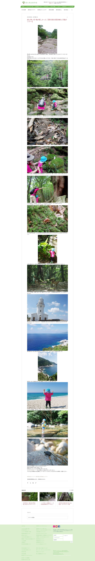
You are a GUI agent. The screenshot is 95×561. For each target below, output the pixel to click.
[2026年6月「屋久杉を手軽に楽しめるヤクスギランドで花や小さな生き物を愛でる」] (30, 496)
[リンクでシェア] (35, 482)
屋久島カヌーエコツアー (42, 9)
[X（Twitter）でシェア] (30, 482)
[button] (71, 9)
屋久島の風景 (51, 9)
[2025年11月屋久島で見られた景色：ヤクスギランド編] (65, 496)
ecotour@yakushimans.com (59, 554)
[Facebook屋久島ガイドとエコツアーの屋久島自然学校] (59, 526)
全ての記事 (24, 9)
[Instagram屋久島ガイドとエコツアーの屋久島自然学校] (54, 526)
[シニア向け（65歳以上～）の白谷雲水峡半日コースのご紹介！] (47, 496)
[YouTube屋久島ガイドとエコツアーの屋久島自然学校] (57, 526)
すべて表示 (71, 490)
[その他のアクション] (67, 17)
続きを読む (66, 9)
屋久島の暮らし (59, 9)
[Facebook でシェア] (27, 482)
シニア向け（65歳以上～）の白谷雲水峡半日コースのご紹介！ (47, 503)
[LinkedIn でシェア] (33, 482)
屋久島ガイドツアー (31, 9)
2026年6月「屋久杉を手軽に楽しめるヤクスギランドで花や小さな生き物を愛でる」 (29, 503)
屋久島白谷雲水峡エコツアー (32, 479)
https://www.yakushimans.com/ (58, 553)
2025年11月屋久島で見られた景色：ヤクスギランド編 (65, 503)
